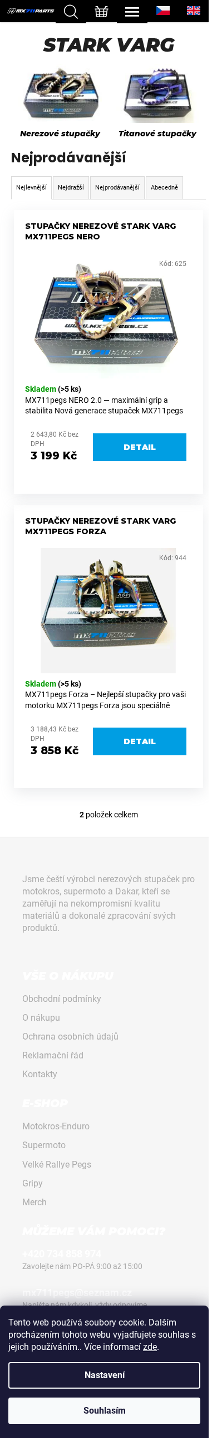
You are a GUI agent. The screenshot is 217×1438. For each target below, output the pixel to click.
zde (150, 1347)
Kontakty (39, 1074)
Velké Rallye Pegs (56, 1164)
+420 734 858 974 (61, 1254)
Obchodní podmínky (61, 999)
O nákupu (41, 1017)
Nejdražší (71, 187)
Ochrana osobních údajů (70, 1036)
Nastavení (105, 1375)
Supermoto (44, 1145)
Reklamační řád (52, 1055)
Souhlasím (104, 1410)
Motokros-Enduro (56, 1126)
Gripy (32, 1183)
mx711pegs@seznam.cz (77, 1292)
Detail (140, 447)
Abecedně (164, 187)
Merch (34, 1202)
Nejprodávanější (117, 187)
